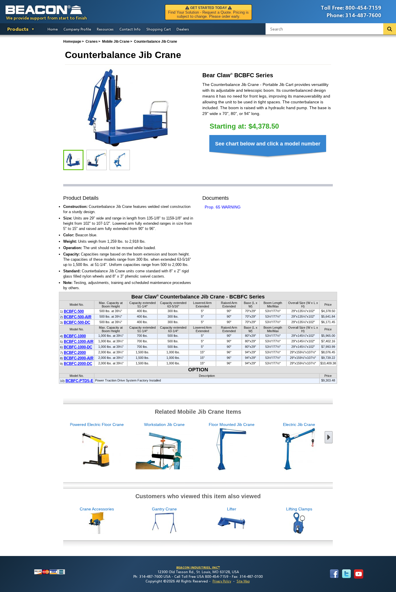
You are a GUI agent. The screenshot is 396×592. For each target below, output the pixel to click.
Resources (105, 29)
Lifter (231, 509)
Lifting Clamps (299, 509)
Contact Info (130, 29)
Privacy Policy (221, 581)
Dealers (183, 29)
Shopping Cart (158, 29)
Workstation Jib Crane (164, 424)
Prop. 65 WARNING (223, 207)
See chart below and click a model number (267, 144)
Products (17, 29)
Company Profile (77, 29)
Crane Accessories (97, 509)
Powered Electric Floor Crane (97, 424)
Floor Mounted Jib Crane (232, 424)
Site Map (243, 581)
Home (53, 29)
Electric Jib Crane (299, 424)
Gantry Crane (164, 509)
